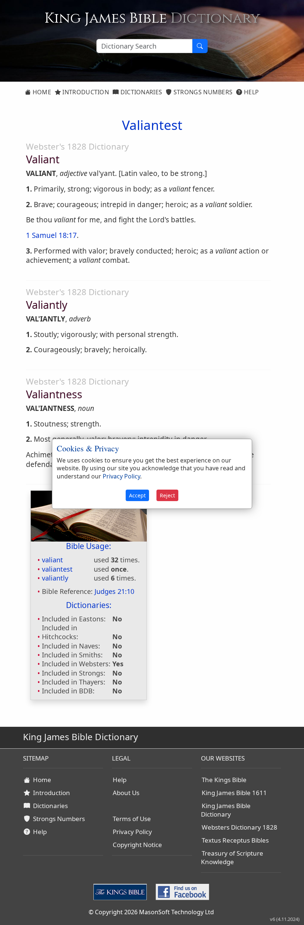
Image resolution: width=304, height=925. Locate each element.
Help (250, 92)
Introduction (85, 92)
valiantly (55, 577)
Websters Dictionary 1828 (239, 827)
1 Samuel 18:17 (51, 235)
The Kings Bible (224, 779)
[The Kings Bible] (121, 891)
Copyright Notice (137, 844)
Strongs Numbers (202, 92)
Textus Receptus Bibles (235, 840)
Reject (167, 495)
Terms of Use (132, 818)
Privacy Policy (132, 831)
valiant (52, 559)
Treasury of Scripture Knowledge (232, 857)
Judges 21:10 (114, 591)
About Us (126, 792)
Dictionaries (140, 92)
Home (41, 92)
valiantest (57, 569)
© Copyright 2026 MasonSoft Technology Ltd (151, 912)
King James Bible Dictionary (226, 809)
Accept (137, 495)
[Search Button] (200, 46)
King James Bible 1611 (234, 792)
